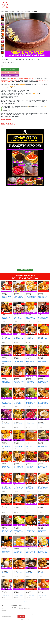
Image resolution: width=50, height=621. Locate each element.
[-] (12, 607)
